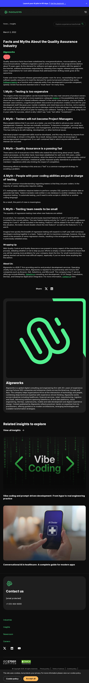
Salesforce (30, 274)
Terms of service (58, 669)
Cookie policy (71, 669)
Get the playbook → (58, 3)
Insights (13, 24)
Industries (7, 620)
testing (56, 98)
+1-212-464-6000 (14, 604)
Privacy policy (44, 669)
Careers (6, 641)
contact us (66, 277)
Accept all (30, 678)
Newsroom (8, 634)
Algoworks (14, 383)
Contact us (15, 591)
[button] (6, 57)
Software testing (10, 82)
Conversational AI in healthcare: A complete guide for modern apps (39, 564)
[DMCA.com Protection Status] (26, 662)
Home (5, 24)
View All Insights (12, 430)
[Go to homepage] (13, 12)
